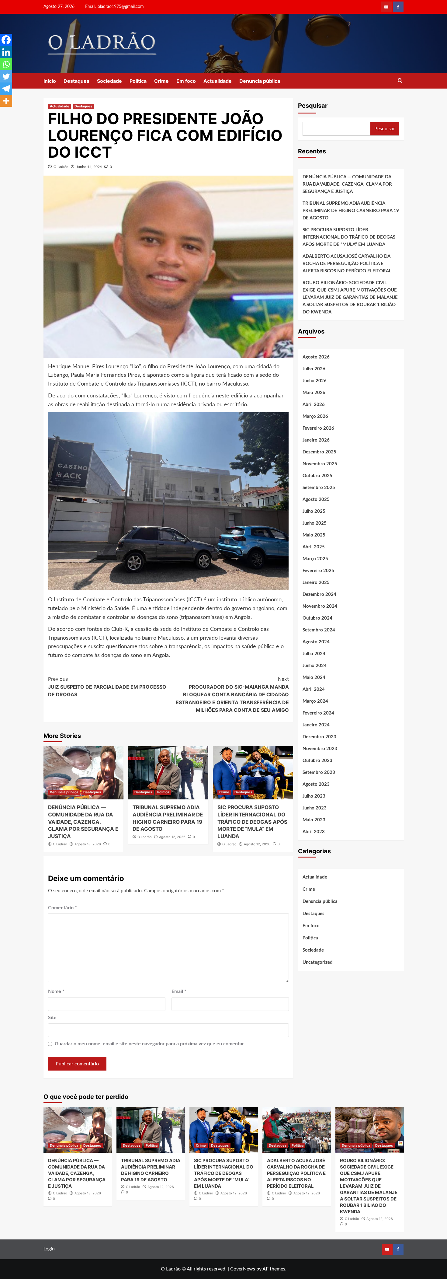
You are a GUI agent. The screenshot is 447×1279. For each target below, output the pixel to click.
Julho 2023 (314, 796)
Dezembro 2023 (319, 737)
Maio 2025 (314, 535)
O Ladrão (61, 167)
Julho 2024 (314, 654)
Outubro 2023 (317, 760)
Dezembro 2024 (319, 594)
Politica (138, 81)
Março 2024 (315, 701)
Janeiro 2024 (316, 725)
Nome (56, 991)
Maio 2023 (314, 820)
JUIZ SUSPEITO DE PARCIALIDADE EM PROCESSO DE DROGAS (107, 686)
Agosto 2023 (316, 784)
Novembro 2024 (320, 606)
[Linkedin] (6, 52)
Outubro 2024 (317, 618)
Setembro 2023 (319, 772)
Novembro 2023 (320, 748)
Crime (161, 81)
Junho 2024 (315, 665)
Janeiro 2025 (316, 582)
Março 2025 (315, 559)
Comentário (62, 907)
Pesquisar (312, 105)
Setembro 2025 (319, 487)
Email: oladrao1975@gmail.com (114, 7)
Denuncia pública (259, 81)
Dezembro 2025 (319, 452)
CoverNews (242, 1269)
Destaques (76, 81)
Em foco (186, 81)
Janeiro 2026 (316, 440)
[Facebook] (6, 40)
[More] (6, 101)
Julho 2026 (314, 369)
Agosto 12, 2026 (172, 837)
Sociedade (109, 81)
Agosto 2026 (316, 357)
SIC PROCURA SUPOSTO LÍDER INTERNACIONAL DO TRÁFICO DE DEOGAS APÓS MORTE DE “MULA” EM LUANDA (252, 821)
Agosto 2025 (316, 499)
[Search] (400, 80)
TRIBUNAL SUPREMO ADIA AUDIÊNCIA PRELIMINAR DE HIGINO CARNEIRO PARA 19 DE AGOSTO (351, 210)
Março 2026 (315, 416)
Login (49, 1248)
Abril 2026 (314, 404)
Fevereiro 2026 (318, 428)
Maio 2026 (314, 392)
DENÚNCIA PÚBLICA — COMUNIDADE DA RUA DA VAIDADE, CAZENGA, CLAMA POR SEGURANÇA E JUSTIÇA (83, 821)
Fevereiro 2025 (318, 570)
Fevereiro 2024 (318, 713)
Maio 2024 (314, 677)
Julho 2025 (314, 511)
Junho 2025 (315, 523)
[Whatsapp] (6, 64)
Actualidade (217, 81)
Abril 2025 (314, 547)
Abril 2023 (314, 832)
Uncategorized (318, 962)
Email (179, 991)
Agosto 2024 (316, 642)
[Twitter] (6, 76)
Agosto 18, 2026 (87, 844)
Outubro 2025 (317, 476)
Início (49, 81)
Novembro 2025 (320, 464)
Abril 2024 (314, 689)
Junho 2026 (315, 381)
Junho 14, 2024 (89, 167)
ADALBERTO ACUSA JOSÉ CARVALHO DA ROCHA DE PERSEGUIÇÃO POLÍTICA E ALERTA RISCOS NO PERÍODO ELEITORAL (347, 263)
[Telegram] (6, 88)
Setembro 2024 (319, 630)
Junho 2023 (315, 808)
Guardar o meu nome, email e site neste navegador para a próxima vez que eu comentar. (150, 1043)
